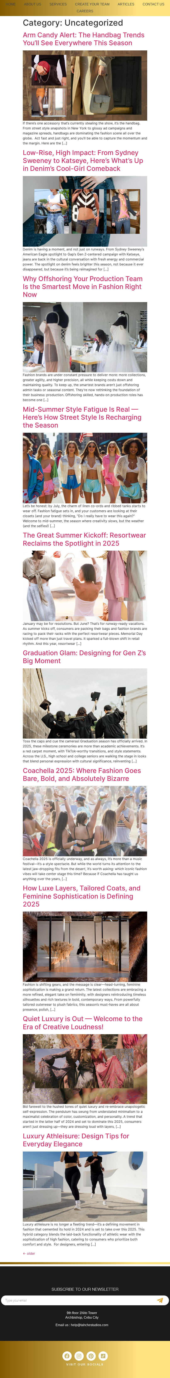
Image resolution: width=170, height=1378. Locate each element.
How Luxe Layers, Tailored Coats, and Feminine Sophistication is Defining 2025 (82, 896)
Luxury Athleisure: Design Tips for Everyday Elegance (76, 1140)
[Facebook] (67, 1356)
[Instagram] (79, 1356)
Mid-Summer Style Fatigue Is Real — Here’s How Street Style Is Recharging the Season (82, 417)
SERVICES (58, 4)
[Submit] (160, 1300)
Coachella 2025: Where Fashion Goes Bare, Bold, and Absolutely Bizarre (82, 775)
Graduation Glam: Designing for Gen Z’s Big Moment (84, 657)
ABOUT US (32, 4)
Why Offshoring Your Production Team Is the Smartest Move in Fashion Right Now (83, 287)
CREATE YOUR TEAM (92, 4)
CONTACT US (153, 4)
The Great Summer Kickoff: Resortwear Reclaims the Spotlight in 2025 (84, 539)
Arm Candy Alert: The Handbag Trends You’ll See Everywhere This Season (83, 39)
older (29, 1253)
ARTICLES (126, 4)
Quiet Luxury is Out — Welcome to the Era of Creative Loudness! (83, 1023)
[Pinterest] (91, 1356)
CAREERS (85, 11)
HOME (11, 4)
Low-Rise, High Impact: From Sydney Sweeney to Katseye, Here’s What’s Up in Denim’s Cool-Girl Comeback (83, 161)
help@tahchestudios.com (89, 1325)
